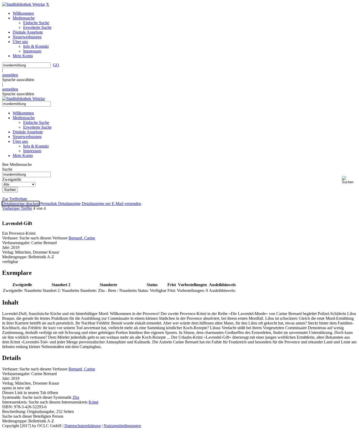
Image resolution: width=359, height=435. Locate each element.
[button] (349, 180)
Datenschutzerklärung (82, 425)
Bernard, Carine (82, 238)
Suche (7, 169)
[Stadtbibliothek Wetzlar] (23, 4)
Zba (76, 397)
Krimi (93, 402)
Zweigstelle (11, 179)
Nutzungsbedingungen (122, 425)
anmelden (10, 75)
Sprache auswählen (18, 79)
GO (56, 65)
